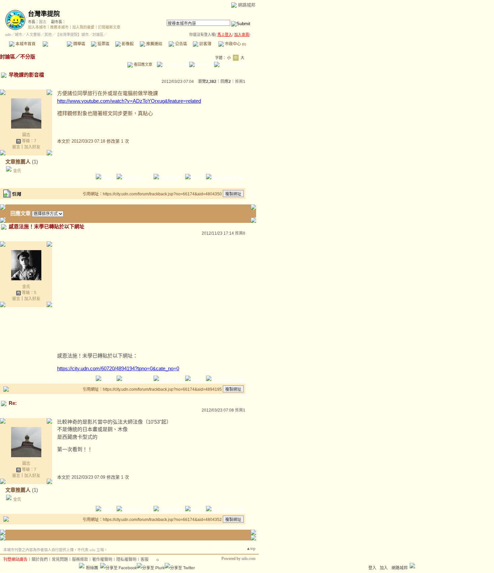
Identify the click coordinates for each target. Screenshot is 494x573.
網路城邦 (246, 4)
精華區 (78, 44)
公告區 (180, 44)
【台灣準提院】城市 (72, 35)
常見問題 (60, 559)
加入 (384, 568)
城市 (18, 35)
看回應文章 (142, 64)
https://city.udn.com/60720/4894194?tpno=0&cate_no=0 (118, 368)
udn (8, 35)
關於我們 (40, 559)
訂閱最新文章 (109, 27)
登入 (372, 568)
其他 (48, 35)
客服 (144, 559)
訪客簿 (204, 44)
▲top (250, 548)
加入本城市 (37, 27)
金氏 (17, 171)
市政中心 (235, 44)
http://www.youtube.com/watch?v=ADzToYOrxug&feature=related (129, 101)
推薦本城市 (59, 27)
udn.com (248, 558)
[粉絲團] (81, 565)
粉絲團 (92, 568)
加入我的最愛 (83, 27)
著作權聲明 (102, 559)
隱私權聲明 (126, 559)
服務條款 (80, 559)
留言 (16, 147)
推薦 (240, 81)
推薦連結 (153, 44)
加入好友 (32, 147)
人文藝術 (33, 35)
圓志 (42, 22)
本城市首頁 (25, 44)
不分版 (27, 56)
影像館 (127, 44)
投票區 (103, 44)
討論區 (54, 44)
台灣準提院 (44, 13)
